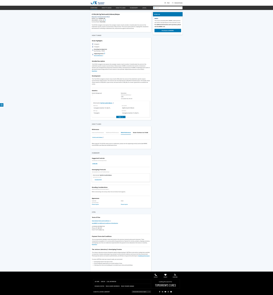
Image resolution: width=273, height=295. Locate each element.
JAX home (97, 281)
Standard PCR (98, 179)
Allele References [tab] (126, 132)
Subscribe (175, 277)
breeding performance (144, 255)
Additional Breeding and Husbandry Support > (100, 189)
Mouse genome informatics (113, 286)
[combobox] (141, 292)
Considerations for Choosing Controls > (99, 160)
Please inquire (95, 204)
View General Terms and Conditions (100, 220)
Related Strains (179, 3)
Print (168, 3)
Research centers (99, 286)
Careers (103, 281)
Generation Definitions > (126, 95)
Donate (165, 277)
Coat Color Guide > (95, 202)
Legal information (111, 281)
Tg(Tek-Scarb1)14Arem (106, 103)
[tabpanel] (121, 138)
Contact (156, 277)
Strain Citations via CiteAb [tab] (140, 132)
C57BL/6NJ (94, 163)
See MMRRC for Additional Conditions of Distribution (105, 223)
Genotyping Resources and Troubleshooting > (101, 171)
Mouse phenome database (127, 286)
